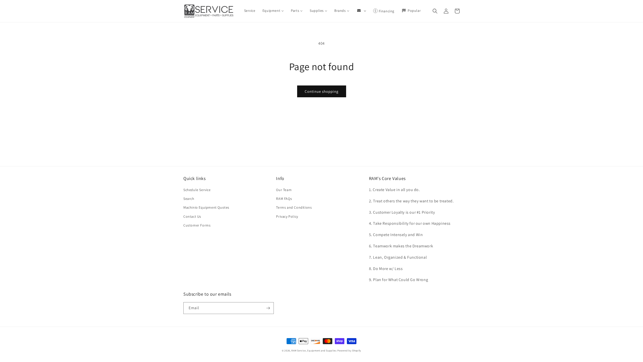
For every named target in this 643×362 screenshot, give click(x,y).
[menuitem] (250, 10)
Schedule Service (197, 190)
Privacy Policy (287, 216)
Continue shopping (322, 91)
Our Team (284, 190)
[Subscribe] (268, 308)
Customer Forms (196, 225)
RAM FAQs (284, 198)
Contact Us (192, 216)
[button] (435, 11)
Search (188, 198)
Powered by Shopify (349, 350)
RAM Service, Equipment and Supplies (314, 350)
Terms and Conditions (294, 207)
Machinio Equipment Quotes (206, 207)
